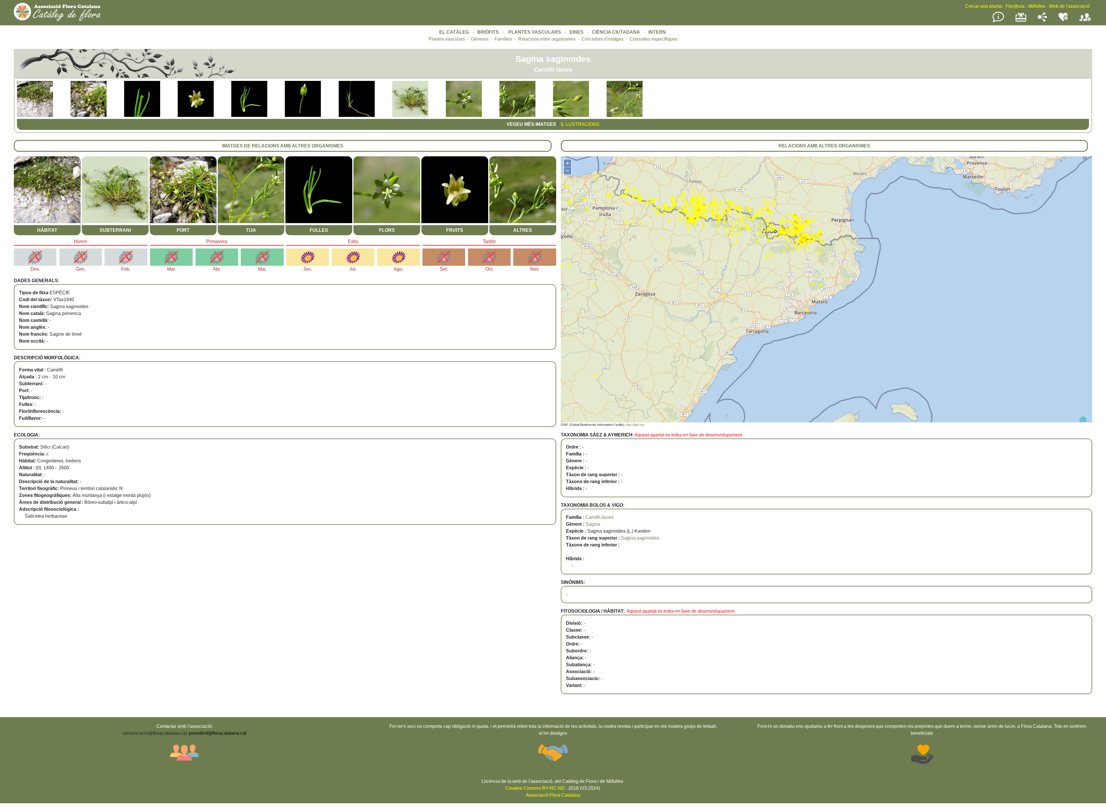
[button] (35, 115)
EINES (576, 32)
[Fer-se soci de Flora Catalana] (1085, 21)
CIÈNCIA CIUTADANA (616, 32)
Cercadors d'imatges (603, 39)
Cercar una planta (983, 6)
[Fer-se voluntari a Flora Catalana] (1063, 20)
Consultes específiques (653, 39)
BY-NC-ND (535, 788)
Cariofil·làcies (599, 517)
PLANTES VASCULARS (534, 32)
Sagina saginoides (640, 538)
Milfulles (1036, 6)
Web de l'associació (1069, 6)
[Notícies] (998, 21)
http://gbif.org (635, 424)
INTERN (657, 32)
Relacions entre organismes (546, 39)
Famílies (503, 39)
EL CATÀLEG (454, 32)
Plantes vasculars (447, 39)
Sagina (593, 524)
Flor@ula (1014, 6)
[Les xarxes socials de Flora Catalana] (1042, 20)
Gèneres (479, 39)
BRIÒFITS (488, 32)
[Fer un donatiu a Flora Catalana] (1021, 20)
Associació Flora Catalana (553, 795)
